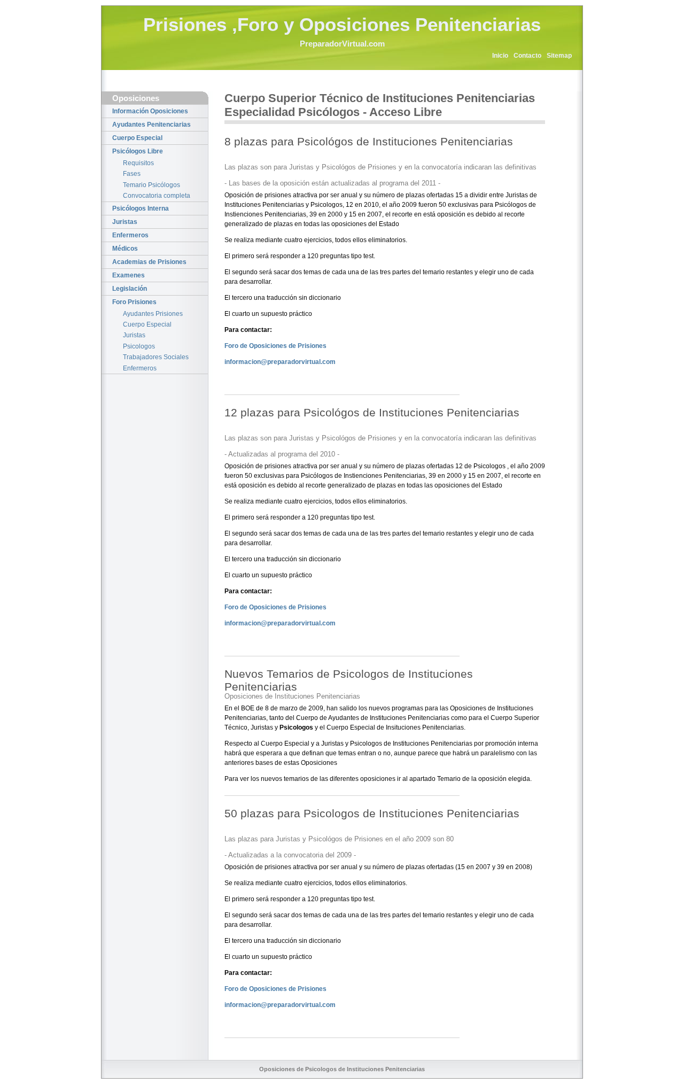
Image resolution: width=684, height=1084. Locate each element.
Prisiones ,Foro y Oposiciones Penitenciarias (342, 24)
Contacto (527, 55)
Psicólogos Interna (140, 208)
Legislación (129, 288)
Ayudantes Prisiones (153, 314)
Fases (132, 173)
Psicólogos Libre (137, 151)
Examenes (128, 275)
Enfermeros (130, 235)
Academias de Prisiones (149, 262)
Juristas (124, 222)
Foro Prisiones (134, 302)
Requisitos (138, 163)
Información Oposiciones (150, 111)
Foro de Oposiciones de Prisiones (275, 346)
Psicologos (139, 346)
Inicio (500, 55)
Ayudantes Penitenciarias (151, 124)
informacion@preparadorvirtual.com (280, 362)
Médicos (125, 248)
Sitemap (559, 55)
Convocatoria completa (156, 195)
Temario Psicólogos (151, 185)
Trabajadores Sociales (156, 357)
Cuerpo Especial (137, 138)
